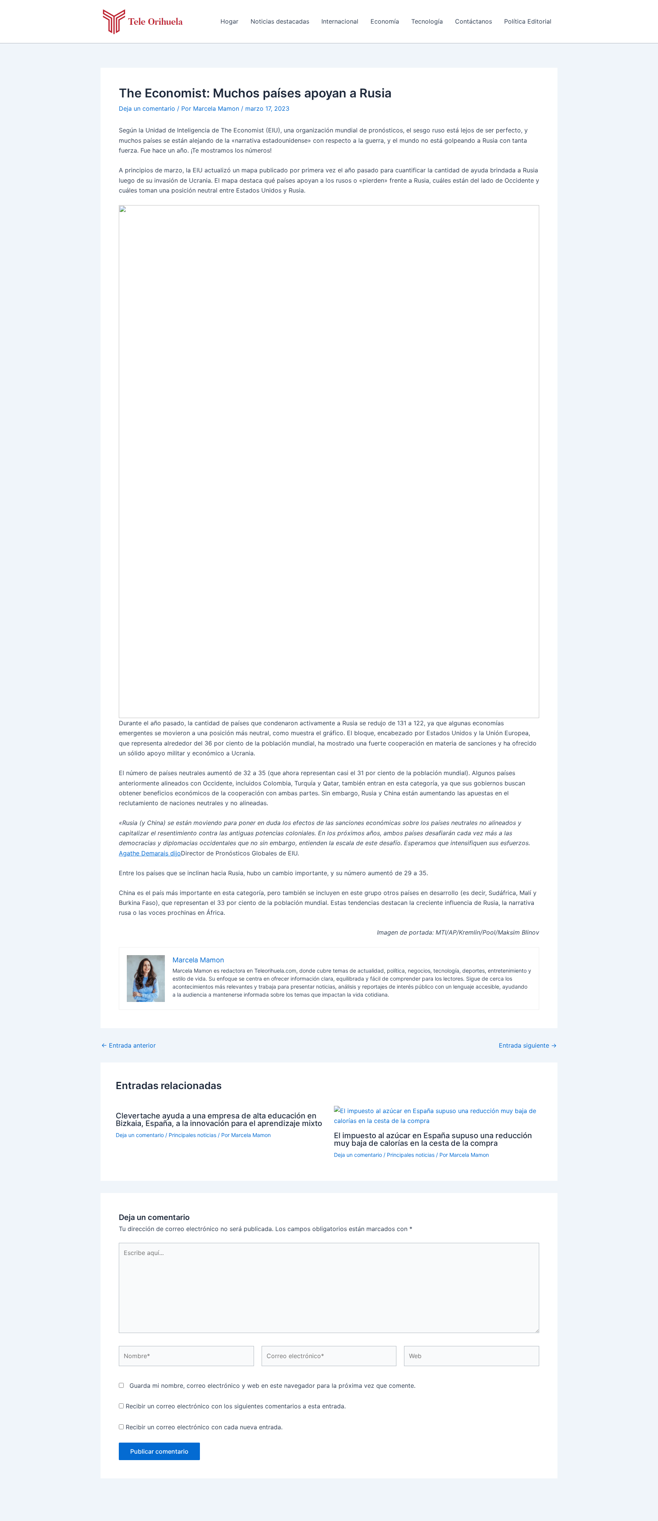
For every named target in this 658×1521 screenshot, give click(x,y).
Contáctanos (473, 21)
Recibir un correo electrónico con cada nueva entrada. (204, 1427)
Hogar (229, 21)
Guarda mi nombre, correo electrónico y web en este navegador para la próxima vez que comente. (272, 1385)
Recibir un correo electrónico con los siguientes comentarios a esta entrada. (236, 1406)
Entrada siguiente (528, 1045)
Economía (385, 21)
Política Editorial (527, 21)
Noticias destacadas (280, 21)
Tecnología (427, 21)
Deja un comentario (147, 108)
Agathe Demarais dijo (150, 853)
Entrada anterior (128, 1045)
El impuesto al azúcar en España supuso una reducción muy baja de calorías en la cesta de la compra (433, 1139)
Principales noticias (192, 1135)
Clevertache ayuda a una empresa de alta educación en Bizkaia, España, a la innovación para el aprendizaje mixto (219, 1119)
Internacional (339, 21)
